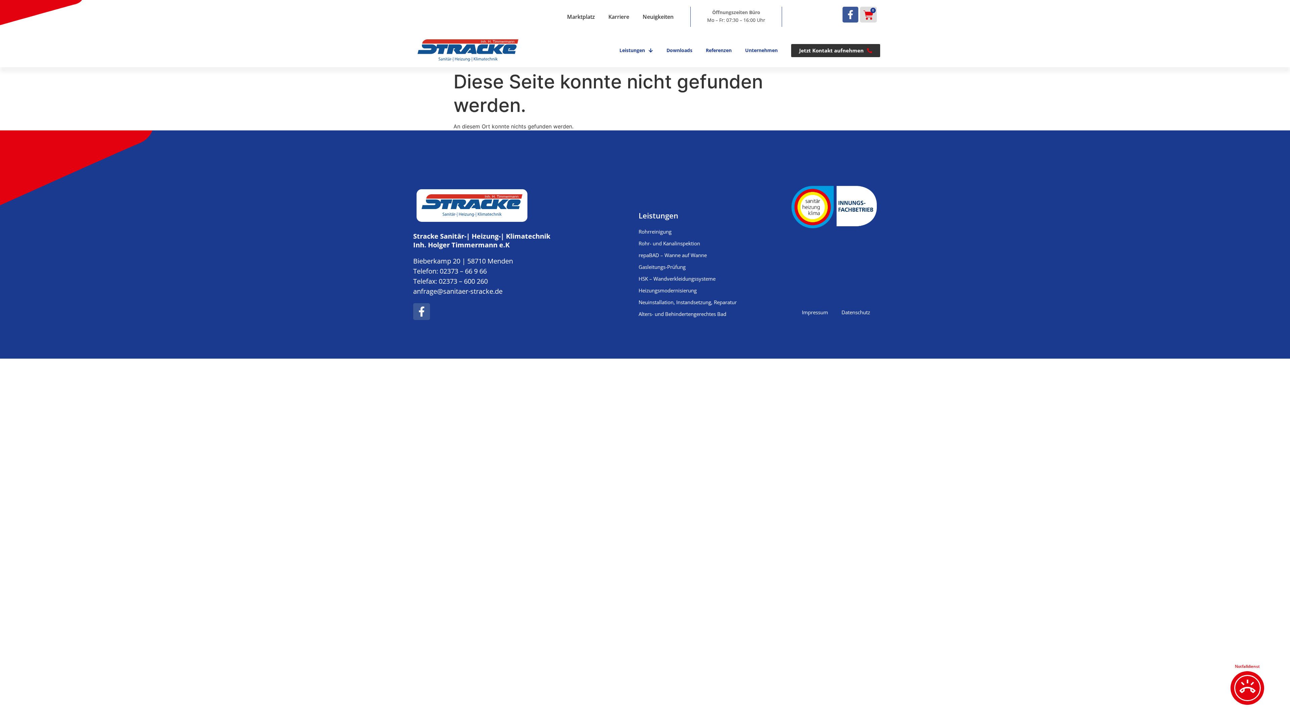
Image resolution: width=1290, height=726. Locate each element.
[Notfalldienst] (1247, 688)
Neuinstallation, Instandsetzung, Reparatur (688, 302)
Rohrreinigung (655, 231)
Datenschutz (856, 312)
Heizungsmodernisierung (668, 290)
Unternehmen (761, 50)
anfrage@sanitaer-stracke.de (458, 291)
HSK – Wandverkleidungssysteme (677, 278)
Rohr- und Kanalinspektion (669, 243)
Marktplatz (581, 17)
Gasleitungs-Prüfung (662, 267)
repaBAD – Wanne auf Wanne (673, 255)
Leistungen (632, 50)
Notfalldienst (1247, 666)
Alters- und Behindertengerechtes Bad (682, 314)
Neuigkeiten (658, 17)
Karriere (618, 17)
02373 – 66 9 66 (463, 271)
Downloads (679, 50)
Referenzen (719, 50)
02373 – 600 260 (463, 281)
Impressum (815, 312)
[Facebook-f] (850, 15)
